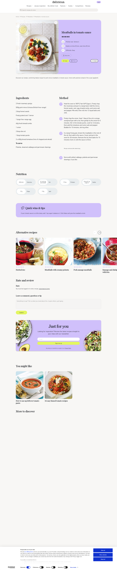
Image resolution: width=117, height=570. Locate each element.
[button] (99, 232)
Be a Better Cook (53, 6)
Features (62, 6)
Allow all (103, 550)
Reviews (87, 6)
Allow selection (103, 554)
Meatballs (30, 16)
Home (17, 16)
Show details (73, 567)
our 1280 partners (28, 551)
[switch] (42, 567)
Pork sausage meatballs (83, 270)
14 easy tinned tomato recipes (56, 401)
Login (98, 2)
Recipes (29, 6)
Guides (70, 6)
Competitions (79, 6)
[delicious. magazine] (58, 2)
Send (95, 61)
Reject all (103, 559)
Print (74, 61)
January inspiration (40, 6)
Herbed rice (20, 270)
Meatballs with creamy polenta (57, 270)
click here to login (44, 289)
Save (66, 61)
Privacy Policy (68, 348)
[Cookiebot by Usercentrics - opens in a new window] (11, 567)
